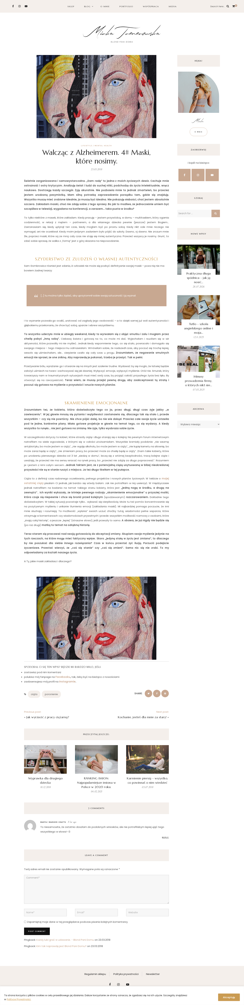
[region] (122, 995)
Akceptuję (229, 997)
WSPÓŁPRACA (151, 6)
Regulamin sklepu (95, 974)
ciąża (34, 694)
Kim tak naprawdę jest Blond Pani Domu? (61, 946)
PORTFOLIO (126, 6)
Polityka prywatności (126, 974)
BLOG (87, 6)
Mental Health (103, 146)
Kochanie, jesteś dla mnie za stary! (142, 717)
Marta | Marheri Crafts (53, 822)
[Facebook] (13, 6)
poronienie (51, 694)
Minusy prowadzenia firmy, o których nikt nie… (198, 381)
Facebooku (62, 677)
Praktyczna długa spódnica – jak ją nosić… (198, 278)
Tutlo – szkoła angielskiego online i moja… (198, 328)
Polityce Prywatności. (19, 999)
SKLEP (71, 6)
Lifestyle (86, 146)
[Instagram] (19, 6)
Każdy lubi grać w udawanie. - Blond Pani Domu (65, 940)
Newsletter (153, 974)
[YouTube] (26, 6)
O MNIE (105, 6)
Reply (165, 837)
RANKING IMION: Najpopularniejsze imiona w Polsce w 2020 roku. (96, 782)
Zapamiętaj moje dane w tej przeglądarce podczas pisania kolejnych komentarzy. (77, 922)
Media (173, 6)
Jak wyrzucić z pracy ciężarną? (47, 717)
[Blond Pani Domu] (122, 33)
